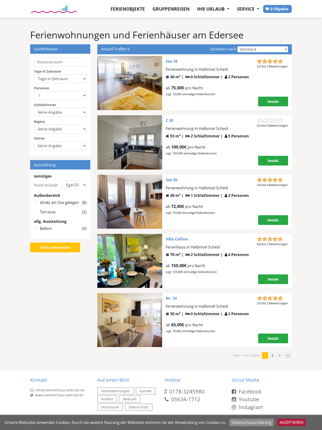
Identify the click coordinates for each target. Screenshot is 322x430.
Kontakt (146, 391)
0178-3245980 (187, 391)
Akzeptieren (291, 422)
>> (287, 355)
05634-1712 (185, 399)
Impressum (110, 407)
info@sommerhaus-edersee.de (59, 390)
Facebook (249, 391)
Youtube (248, 399)
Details (273, 101)
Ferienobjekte (128, 9)
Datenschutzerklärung (252, 422)
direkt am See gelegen (63, 202)
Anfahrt (107, 399)
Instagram (250, 406)
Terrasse (63, 212)
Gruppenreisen (171, 9)
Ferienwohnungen (115, 391)
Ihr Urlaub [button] (211, 9)
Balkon (63, 228)
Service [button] (246, 9)
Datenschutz (139, 407)
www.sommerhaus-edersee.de (58, 395)
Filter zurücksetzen (55, 247)
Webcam (129, 399)
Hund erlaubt (46, 185)
